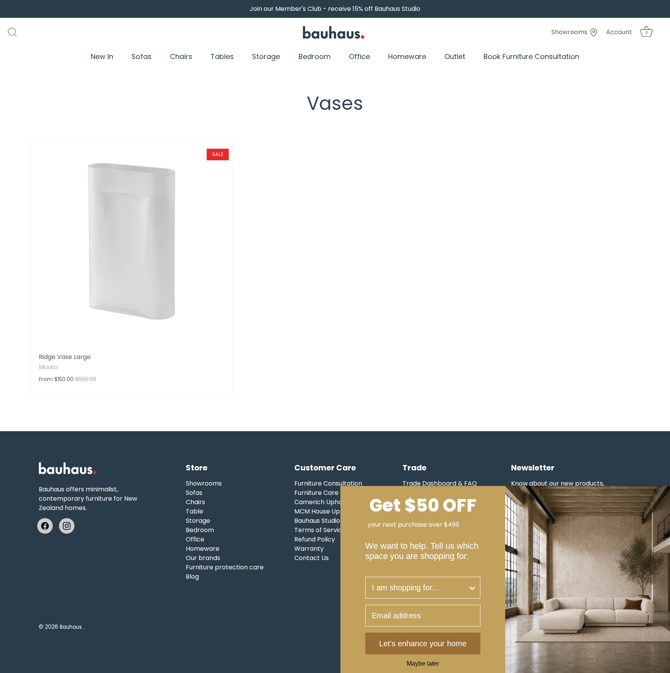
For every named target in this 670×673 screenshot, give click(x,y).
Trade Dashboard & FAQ (439, 483)
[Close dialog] (661, 494)
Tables (222, 56)
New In (102, 56)
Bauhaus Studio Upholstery (334, 520)
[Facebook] (45, 525)
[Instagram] (67, 525)
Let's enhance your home (422, 643)
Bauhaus (71, 627)
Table (194, 511)
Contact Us (311, 557)
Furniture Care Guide (325, 492)
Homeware (407, 56)
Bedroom (315, 56)
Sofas (141, 56)
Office (359, 56)
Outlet (454, 56)
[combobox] (420, 587)
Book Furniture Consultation (531, 56)
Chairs (181, 56)
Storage (266, 56)
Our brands (203, 557)
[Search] (16, 32)
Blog (192, 576)
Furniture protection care (225, 567)
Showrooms (570, 32)
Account (619, 32)
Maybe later (423, 664)
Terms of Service (320, 530)
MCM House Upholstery (329, 511)
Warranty (309, 548)
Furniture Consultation (328, 483)
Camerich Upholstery (327, 502)
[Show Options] (472, 587)
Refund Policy (314, 539)
